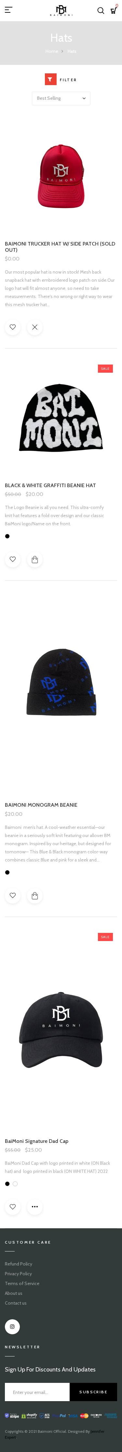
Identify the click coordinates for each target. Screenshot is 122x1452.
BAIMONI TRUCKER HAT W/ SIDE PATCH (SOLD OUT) (60, 247)
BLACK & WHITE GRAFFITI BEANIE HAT (50, 485)
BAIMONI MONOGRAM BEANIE (41, 805)
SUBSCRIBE (93, 1391)
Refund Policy (18, 1264)
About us (13, 1293)
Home (52, 51)
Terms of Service (22, 1283)
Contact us (16, 1303)
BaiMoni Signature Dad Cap (36, 1141)
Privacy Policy (18, 1274)
